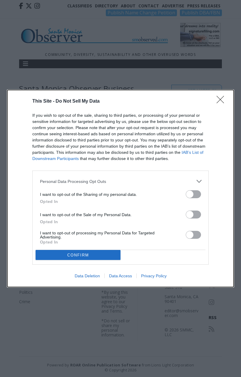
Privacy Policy (154, 275)
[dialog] (120, 188)
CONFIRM (78, 255)
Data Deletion (87, 275)
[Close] (222, 101)
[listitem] (120, 181)
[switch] (193, 194)
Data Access (120, 275)
